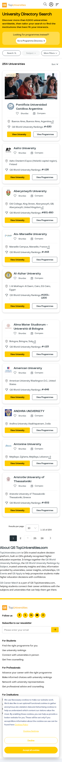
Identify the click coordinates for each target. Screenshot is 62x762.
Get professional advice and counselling (23, 686)
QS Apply (17, 573)
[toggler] (57, 4)
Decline (31, 740)
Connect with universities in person (20, 654)
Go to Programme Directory (30, 40)
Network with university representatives (23, 681)
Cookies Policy (21, 724)
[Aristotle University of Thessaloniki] (8, 478)
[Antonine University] (8, 445)
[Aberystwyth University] (8, 192)
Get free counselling (13, 659)
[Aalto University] (8, 149)
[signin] (51, 4)
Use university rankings (14, 650)
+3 (52, 121)
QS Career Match (9, 582)
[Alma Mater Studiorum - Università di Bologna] (8, 326)
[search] (45, 4)
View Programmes (45, 134)
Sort (54, 64)
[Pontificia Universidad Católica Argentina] (10, 106)
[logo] (14, 4)
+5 (48, 246)
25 (34, 538)
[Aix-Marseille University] (8, 235)
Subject (30, 53)
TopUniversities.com (10, 552)
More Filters (49, 53)
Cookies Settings (31, 731)
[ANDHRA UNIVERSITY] (8, 412)
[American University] (8, 369)
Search (10, 53)
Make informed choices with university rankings (27, 677)
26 (42, 538)
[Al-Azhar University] (8, 275)
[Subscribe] (55, 629)
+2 (42, 207)
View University (19, 134)
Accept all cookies (31, 750)
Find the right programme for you (19, 645)
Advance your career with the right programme (27, 672)
